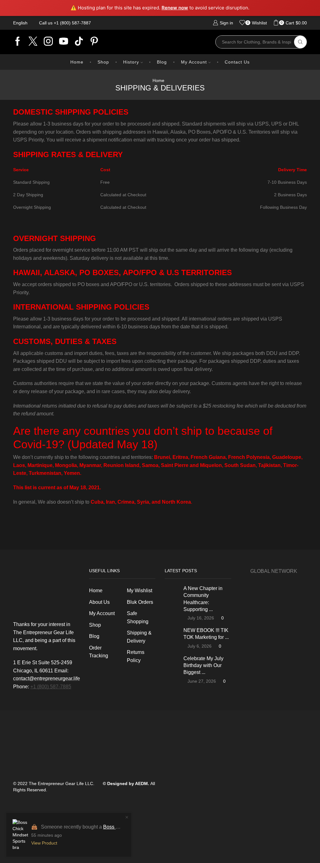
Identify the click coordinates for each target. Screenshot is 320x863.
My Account (194, 61)
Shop (103, 61)
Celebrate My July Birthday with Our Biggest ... (203, 665)
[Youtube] (63, 42)
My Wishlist (139, 590)
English (20, 22)
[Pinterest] (94, 42)
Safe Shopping (137, 617)
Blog (162, 61)
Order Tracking (98, 652)
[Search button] (300, 42)
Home (76, 61)
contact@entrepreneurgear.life (46, 678)
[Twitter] (33, 42)
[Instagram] (48, 42)
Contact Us (237, 61)
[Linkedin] (78, 42)
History (131, 61)
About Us (99, 602)
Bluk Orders (140, 602)
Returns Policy (135, 656)
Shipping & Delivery (139, 637)
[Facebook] (17, 42)
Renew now (175, 8)
